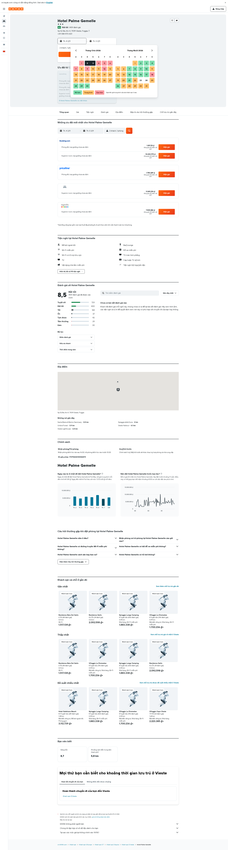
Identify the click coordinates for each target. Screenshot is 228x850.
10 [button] (93, 69)
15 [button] (82, 74)
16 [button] (87, 74)
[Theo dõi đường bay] (4, 38)
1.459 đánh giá (75, 27)
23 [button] (87, 80)
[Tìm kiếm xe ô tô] (4, 26)
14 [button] (76, 74)
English (49, 2)
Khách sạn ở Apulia (113, 844)
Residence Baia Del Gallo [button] (68, 615)
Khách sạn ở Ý (99, 844)
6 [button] (110, 63)
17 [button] (93, 74)
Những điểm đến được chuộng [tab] (99, 782)
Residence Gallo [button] (95, 615)
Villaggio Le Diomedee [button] (158, 615)
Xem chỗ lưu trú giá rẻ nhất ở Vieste (165, 634)
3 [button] (93, 63)
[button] (225, 2)
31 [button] (146, 86)
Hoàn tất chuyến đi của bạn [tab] (72, 782)
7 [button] (75, 69)
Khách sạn (73, 844)
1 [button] (81, 63)
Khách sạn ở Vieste (70, 796)
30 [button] (87, 86)
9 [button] (87, 69)
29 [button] (82, 86)
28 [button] (76, 86)
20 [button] (110, 74)
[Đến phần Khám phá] (4, 33)
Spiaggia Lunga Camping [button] (129, 615)
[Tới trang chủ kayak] (16, 8)
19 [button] (104, 74)
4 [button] (98, 63)
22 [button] (82, 80)
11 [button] (98, 69)
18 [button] (99, 74)
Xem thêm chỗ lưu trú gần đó (167, 586)
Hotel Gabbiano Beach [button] (67, 711)
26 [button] (104, 80)
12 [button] (104, 69)
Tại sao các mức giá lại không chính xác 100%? (79, 832)
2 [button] (87, 63)
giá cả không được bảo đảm (101, 817)
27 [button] (110, 80)
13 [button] (110, 69)
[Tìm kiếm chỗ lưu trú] (4, 21)
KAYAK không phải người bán (72, 824)
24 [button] (93, 80)
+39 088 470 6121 (65, 34)
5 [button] (104, 63)
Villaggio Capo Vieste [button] (157, 711)
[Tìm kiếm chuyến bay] (4, 16)
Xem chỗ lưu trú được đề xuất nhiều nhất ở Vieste (159, 683)
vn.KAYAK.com (62, 844)
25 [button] (99, 80)
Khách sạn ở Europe (85, 844)
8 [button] (81, 69)
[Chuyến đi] (4, 44)
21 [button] (76, 80)
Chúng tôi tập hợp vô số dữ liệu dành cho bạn (79, 828)
